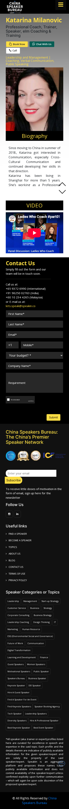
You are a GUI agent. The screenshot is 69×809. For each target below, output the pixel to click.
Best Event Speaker (43, 727)
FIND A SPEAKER (18, 533)
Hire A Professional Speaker (44, 720)
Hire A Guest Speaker (18, 692)
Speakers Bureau (16, 678)
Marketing (12, 629)
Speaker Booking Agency (47, 706)
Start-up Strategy (50, 601)
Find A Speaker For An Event (21, 699)
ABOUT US (15, 553)
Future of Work (15, 643)
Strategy (48, 608)
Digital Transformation (18, 650)
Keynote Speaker (16, 685)
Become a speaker (20, 540)
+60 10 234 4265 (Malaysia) (24, 297)
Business (34, 608)
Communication (35, 643)
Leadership (13, 601)
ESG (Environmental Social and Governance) (30, 636)
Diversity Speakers (16, 720)
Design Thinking (41, 622)
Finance (44, 657)
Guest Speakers (15, 664)
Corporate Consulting (18, 615)
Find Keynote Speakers (19, 706)
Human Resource (31, 629)
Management (30, 601)
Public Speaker (41, 671)
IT (55, 622)
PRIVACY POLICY (18, 580)
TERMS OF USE (17, 573)
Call (14, 50)
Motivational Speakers (18, 671)
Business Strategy (43, 615)
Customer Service (16, 608)
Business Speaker (37, 678)
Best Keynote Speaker (18, 727)
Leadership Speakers (36, 713)
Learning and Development (21, 657)
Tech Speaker (14, 713)
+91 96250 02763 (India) (22, 293)
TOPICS (13, 547)
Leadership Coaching (18, 622)
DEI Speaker (35, 685)
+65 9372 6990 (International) (26, 288)
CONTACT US (16, 567)
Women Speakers (36, 664)
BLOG (12, 560)
